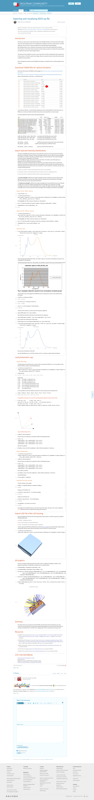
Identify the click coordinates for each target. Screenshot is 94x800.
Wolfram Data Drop (60, 786)
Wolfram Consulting (27, 771)
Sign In (78, 3)
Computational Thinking (61, 780)
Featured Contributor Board (43, 694)
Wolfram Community (44, 792)
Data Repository (26, 777)
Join (71, 3)
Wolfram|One (9, 771)
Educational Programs (44, 778)
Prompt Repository (27, 784)
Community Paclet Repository (29, 781)
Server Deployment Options (12, 794)
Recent (65, 676)
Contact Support (76, 783)
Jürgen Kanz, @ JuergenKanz (24, 22)
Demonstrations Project (61, 784)
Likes (62, 676)
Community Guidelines (25, 762)
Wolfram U (42, 771)
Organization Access (77, 778)
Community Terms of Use (48, 762)
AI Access (9, 775)
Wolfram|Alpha (59, 771)
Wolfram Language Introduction (46, 781)
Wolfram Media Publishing (61, 792)
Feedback (92, 395)
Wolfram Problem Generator (62, 773)
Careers (74, 791)
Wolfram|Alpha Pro (11, 783)
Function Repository (27, 779)
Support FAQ (75, 781)
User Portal (75, 775)
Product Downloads (77, 773)
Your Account (75, 777)
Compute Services (10, 777)
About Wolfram (76, 789)
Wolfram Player (10, 790)
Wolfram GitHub (26, 792)
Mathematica (9, 773)
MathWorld (58, 788)
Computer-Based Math (61, 778)
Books (41, 789)
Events (74, 794)
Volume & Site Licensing (12, 793)
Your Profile (50, 692)
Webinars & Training (44, 776)
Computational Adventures (62, 781)
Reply (14, 671)
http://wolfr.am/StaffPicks (40, 692)
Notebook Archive (27, 790)
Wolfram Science (59, 790)
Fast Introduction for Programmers (44, 783)
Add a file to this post (22, 750)
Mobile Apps (9, 785)
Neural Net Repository (27, 782)
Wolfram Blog (42, 794)
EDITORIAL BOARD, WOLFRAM (29, 681)
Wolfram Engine (10, 788)
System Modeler (10, 778)
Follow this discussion (22, 753)
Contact (74, 793)
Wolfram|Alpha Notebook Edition (13, 781)
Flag (17, 671)
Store (74, 771)
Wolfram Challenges (60, 775)
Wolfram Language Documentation (44, 774)
